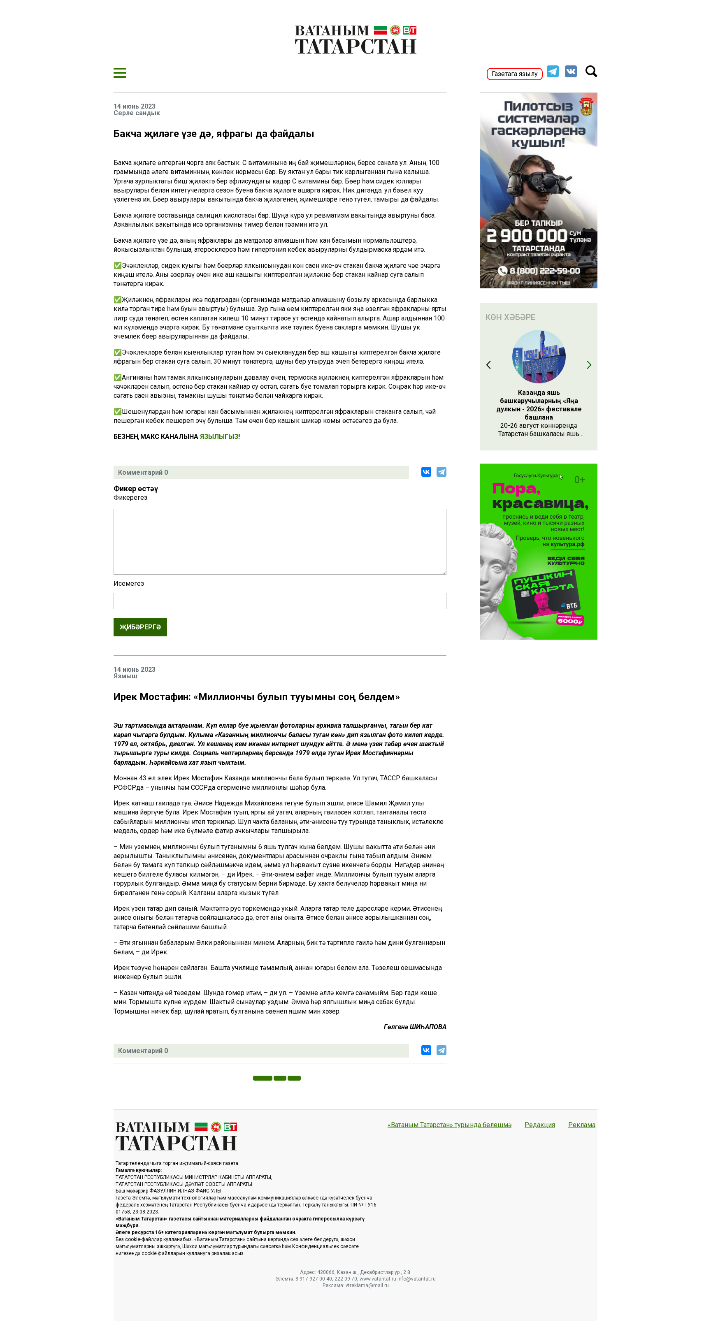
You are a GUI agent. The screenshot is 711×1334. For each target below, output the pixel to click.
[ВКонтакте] (426, 472)
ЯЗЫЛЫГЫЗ (219, 437)
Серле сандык (137, 113)
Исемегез (129, 584)
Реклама (581, 1125)
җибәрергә (140, 627)
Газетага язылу (515, 74)
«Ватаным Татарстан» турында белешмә (449, 1125)
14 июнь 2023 (135, 106)
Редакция (540, 1125)
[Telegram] (441, 472)
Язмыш (125, 676)
